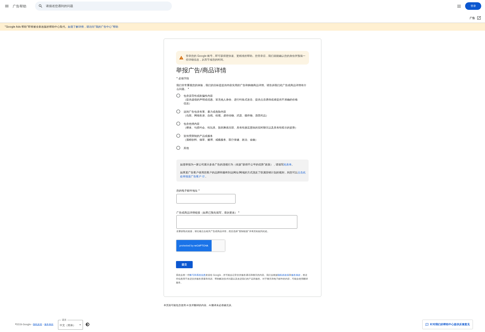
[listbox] (70, 325)
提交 (184, 264)
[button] (6, 6)
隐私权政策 (283, 275)
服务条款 (295, 275)
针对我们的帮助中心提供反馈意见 (449, 324)
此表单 (288, 164)
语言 (64, 319)
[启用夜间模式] (87, 324)
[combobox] (109, 6)
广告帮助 (19, 6)
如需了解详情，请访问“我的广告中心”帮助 (93, 26)
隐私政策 (37, 324)
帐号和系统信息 (198, 275)
